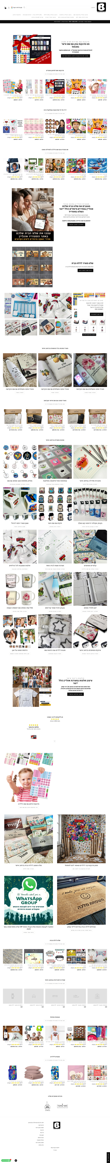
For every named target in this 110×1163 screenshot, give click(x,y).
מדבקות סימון (17, 14)
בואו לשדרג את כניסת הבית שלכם (81, 930)
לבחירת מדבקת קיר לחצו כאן (81, 869)
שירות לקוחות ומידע (37, 17)
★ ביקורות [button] (108, 1157)
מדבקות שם (41, 1125)
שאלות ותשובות (40, 1140)
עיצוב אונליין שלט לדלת (50, 14)
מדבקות (42, 1130)
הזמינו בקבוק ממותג (55, 611)
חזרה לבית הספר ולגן (82, 17)
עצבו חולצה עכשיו (75, 694)
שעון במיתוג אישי (19, 526)
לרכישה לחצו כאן (85, 270)
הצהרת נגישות (41, 1137)
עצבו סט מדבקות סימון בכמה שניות (75, 56)
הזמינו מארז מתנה (90, 392)
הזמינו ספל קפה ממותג (20, 611)
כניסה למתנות (96, 314)
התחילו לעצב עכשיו (76, 224)
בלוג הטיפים (41, 1145)
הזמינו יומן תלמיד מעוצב (90, 611)
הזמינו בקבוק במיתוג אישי (90, 526)
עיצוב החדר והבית (50, 17)
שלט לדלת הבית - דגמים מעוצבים (32, 14)
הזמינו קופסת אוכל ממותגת (55, 484)
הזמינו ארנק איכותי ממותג (90, 653)
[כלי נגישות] (16, 1160)
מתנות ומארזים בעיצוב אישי (66, 17)
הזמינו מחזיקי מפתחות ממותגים (20, 484)
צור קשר (42, 1132)
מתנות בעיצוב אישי (40, 1127)
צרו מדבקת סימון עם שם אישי (29, 807)
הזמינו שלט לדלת (28, 869)
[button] (100, 98)
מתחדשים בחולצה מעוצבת (20, 569)
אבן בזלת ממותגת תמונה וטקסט (19, 653)
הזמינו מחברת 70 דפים (90, 484)
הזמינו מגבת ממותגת (55, 653)
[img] (55, 719)
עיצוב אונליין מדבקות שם (81, 14)
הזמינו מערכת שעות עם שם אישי (55, 569)
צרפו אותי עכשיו (28, 932)
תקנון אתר (41, 1135)
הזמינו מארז (19, 392)
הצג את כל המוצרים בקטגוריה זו (55, 74)
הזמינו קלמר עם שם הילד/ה (90, 569)
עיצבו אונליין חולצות (65, 14)
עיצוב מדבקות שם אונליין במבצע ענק (36, 1122)
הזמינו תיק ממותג (55, 526)
